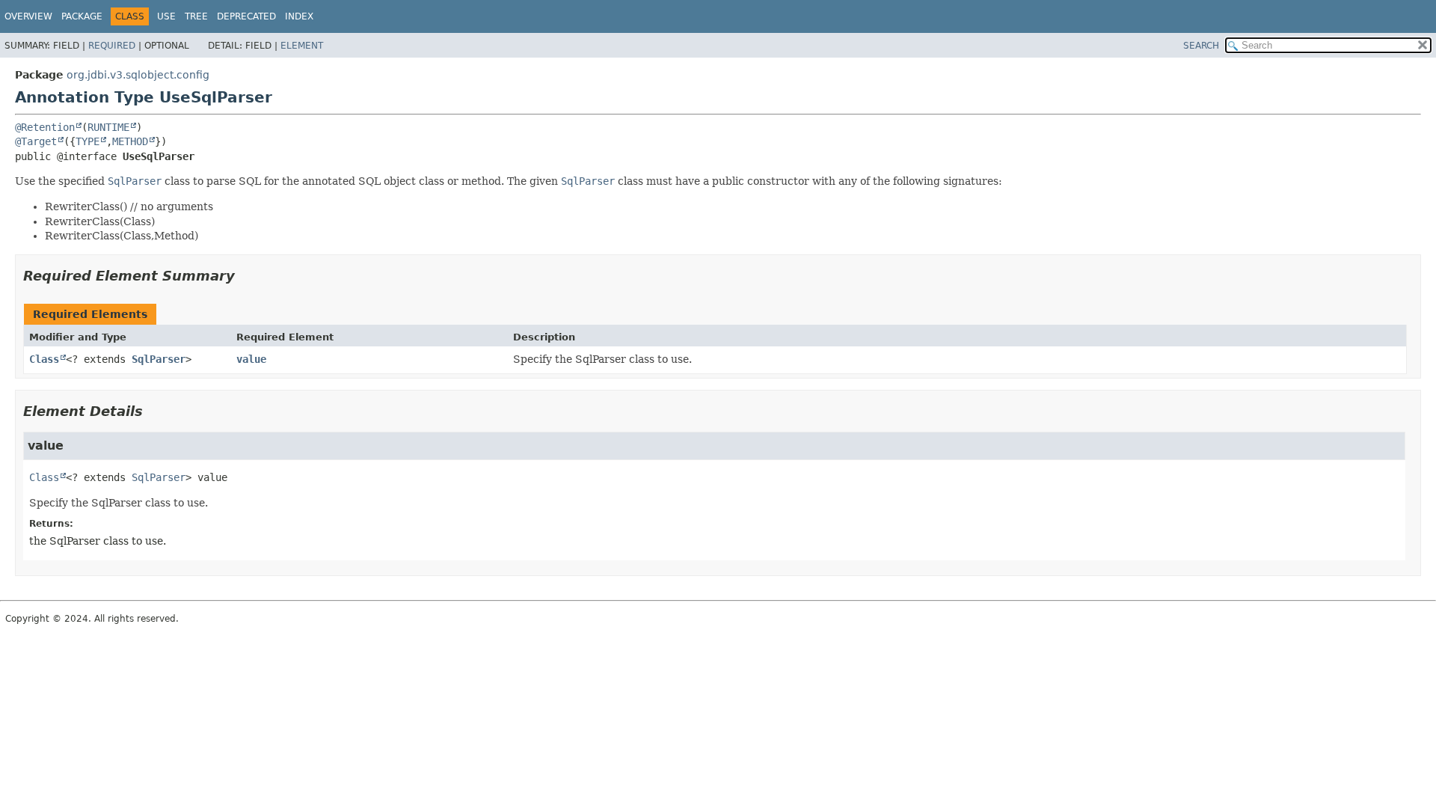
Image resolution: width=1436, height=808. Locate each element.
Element (301, 45)
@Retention (45, 127)
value (251, 359)
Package (81, 16)
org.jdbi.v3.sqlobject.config (138, 75)
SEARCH (1201, 45)
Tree (196, 16)
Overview (28, 16)
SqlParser (158, 359)
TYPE (87, 141)
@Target (36, 141)
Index (299, 16)
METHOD (130, 141)
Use (166, 16)
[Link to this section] (245, 276)
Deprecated (246, 16)
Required (111, 45)
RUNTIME (108, 127)
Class (44, 359)
